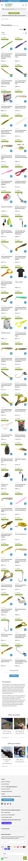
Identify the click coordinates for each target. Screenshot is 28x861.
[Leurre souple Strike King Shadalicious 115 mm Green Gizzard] (7, 499)
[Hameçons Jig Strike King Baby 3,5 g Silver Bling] (21, 198)
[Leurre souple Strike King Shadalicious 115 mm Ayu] (21, 97)
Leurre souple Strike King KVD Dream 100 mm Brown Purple (20, 55)
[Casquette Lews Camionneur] (7, 475)
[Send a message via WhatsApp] (2, 858)
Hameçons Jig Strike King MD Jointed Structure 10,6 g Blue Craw (21, 385)
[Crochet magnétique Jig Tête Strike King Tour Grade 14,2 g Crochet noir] (21, 651)
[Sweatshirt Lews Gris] (7, 324)
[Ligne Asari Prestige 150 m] (7, 197)
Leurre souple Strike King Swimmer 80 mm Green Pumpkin (20, 258)
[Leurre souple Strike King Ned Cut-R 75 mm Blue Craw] (21, 72)
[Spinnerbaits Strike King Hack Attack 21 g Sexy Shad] (21, 147)
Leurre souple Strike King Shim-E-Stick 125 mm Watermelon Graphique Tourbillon (6, 56)
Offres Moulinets (19, 731)
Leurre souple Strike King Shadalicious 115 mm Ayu (20, 107)
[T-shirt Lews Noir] (21, 273)
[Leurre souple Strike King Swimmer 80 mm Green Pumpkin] (21, 247)
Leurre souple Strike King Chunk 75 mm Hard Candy (6, 585)
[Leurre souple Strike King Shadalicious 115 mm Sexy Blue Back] (21, 550)
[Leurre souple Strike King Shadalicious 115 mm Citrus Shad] (21, 298)
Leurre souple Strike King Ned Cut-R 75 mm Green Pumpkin (6, 411)
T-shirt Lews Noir (19, 282)
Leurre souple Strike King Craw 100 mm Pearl (6, 435)
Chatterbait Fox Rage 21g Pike (20, 459)
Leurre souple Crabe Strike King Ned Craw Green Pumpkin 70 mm (7, 309)
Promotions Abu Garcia (7, 760)
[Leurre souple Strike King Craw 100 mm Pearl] (7, 426)
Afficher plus (14, 675)
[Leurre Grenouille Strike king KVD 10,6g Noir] (21, 475)
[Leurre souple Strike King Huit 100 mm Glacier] (21, 121)
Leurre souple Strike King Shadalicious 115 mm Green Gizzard (7, 510)
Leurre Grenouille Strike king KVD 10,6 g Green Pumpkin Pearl (20, 232)
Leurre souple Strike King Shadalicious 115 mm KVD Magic (6, 157)
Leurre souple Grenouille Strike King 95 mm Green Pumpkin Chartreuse (20, 636)
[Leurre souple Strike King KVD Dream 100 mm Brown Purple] (21, 45)
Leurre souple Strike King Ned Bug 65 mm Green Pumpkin (6, 535)
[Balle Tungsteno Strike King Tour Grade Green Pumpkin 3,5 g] (7, 450)
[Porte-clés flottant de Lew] (21, 525)
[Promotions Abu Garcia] (7, 752)
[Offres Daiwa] (19, 752)
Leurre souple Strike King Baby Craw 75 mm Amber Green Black (6, 283)
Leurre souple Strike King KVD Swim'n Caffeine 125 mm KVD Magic (20, 360)
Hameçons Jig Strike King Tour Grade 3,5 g (6, 635)
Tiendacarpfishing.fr (7, 799)
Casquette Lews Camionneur (4, 485)
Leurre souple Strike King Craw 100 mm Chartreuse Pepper (20, 334)
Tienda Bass (6, 857)
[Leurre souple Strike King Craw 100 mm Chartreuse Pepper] (21, 324)
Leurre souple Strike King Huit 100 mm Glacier (20, 131)
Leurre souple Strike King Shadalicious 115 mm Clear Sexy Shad (6, 360)
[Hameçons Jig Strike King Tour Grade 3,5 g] (7, 625)
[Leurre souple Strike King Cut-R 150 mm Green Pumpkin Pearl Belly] (7, 71)
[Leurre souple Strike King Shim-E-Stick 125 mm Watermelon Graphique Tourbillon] (7, 45)
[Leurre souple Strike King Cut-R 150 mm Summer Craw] (7, 375)
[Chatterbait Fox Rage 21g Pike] (21, 450)
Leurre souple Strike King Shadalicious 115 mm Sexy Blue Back (20, 561)
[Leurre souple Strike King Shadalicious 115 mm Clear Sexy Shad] (7, 349)
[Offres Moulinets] (19, 723)
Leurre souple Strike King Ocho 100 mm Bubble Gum (20, 509)
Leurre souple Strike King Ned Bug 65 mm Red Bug (20, 182)
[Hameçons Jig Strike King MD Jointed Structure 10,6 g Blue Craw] (21, 375)
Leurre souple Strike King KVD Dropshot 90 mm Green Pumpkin (6, 610)
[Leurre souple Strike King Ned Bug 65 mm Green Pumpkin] (7, 525)
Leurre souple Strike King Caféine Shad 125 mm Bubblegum (6, 183)
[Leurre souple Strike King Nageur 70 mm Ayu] (7, 651)
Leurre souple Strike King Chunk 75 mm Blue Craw (20, 410)
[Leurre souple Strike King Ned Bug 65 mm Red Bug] (21, 172)
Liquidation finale (14, 13)
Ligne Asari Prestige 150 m (7, 206)
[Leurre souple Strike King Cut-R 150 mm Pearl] (7, 247)
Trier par (2, 32)
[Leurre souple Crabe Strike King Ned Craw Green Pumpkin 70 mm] (7, 298)
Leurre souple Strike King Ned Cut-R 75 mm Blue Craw (20, 82)
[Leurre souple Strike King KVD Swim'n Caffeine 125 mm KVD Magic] (21, 349)
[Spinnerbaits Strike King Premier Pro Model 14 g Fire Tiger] (7, 222)
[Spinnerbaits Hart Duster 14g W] (21, 600)
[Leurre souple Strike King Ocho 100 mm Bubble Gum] (21, 499)
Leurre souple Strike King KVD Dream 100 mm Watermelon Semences (6, 132)
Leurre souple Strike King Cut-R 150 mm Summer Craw (6, 385)
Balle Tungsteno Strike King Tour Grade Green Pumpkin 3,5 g (7, 460)
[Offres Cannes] (7, 723)
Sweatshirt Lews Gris (5, 332)
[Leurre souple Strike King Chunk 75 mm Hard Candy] (7, 576)
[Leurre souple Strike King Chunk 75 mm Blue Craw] (21, 400)
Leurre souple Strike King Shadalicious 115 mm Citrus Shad (21, 309)
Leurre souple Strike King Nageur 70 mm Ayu (6, 660)
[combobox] (14, 9)
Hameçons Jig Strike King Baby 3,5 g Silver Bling (20, 207)
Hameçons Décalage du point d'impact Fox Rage (20, 435)
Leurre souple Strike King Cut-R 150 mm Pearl (6, 257)
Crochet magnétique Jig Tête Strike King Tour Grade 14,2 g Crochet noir (21, 662)
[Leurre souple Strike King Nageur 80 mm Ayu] (7, 550)
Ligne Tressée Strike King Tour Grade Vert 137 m (6, 107)
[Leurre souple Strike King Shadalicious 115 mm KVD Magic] (7, 147)
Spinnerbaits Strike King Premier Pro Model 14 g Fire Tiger (7, 232)
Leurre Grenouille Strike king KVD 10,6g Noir (20, 485)
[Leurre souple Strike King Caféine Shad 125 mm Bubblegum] (7, 172)
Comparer (21, 29)
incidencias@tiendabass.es (11, 786)
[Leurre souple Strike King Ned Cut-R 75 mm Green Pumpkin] (7, 400)
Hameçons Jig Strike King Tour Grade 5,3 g (20, 585)
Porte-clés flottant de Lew (21, 534)
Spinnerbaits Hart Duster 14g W (20, 610)
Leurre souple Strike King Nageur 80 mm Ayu (6, 560)
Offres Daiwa (19, 759)
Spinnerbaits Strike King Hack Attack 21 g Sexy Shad (21, 156)
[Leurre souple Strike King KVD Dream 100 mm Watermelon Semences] (7, 121)
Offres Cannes (7, 731)
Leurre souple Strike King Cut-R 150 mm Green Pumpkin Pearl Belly (6, 82)
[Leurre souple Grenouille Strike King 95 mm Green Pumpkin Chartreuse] (21, 625)
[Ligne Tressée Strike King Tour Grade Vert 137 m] (7, 97)
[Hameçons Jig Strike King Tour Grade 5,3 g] (21, 576)
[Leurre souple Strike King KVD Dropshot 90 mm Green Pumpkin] (7, 600)
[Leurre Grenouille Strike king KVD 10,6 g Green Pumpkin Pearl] (21, 222)
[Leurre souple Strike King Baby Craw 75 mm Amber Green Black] (7, 273)
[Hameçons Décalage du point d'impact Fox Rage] (21, 426)
